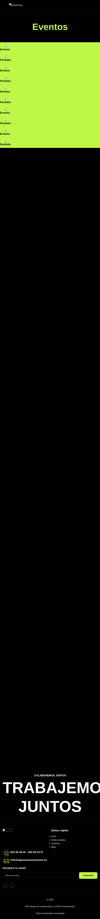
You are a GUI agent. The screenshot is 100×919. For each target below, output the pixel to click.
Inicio (53, 836)
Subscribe (88, 875)
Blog (53, 847)
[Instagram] (12, 885)
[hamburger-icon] (94, 5)
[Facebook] (5, 885)
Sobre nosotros (58, 840)
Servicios (55, 843)
